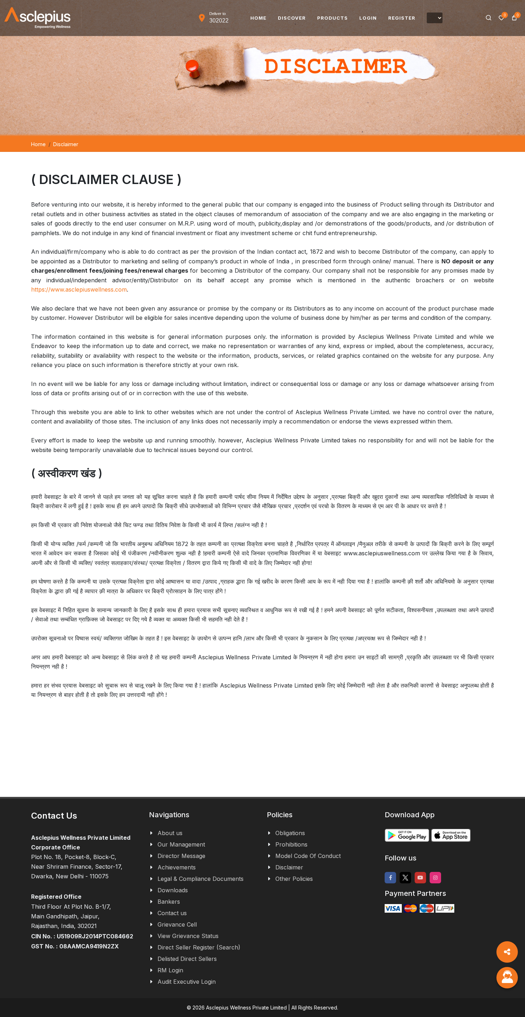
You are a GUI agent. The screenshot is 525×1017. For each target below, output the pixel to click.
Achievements (177, 867)
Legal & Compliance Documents (201, 878)
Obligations (290, 833)
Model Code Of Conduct (308, 855)
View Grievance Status (188, 935)
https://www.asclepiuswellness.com (79, 289)
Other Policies (294, 878)
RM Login (170, 970)
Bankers (169, 901)
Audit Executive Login (187, 981)
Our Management (181, 844)
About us (170, 833)
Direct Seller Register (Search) (199, 947)
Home (38, 144)
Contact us (172, 913)
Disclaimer (289, 867)
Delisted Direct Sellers (187, 958)
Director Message (181, 855)
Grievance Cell (177, 924)
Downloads (173, 890)
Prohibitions (291, 844)
